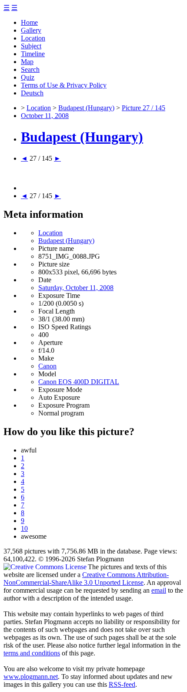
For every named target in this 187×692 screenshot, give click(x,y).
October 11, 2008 (45, 115)
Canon (47, 366)
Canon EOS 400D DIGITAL (78, 381)
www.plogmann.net (30, 676)
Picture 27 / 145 (143, 107)
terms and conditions (31, 653)
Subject (31, 46)
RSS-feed (122, 684)
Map (27, 61)
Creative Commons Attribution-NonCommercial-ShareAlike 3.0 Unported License (86, 578)
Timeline (33, 53)
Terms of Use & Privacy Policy (64, 85)
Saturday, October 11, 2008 (76, 287)
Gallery (31, 30)
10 (24, 528)
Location (33, 38)
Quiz (27, 77)
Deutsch (32, 93)
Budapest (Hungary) (86, 107)
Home (29, 22)
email (158, 590)
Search (30, 69)
